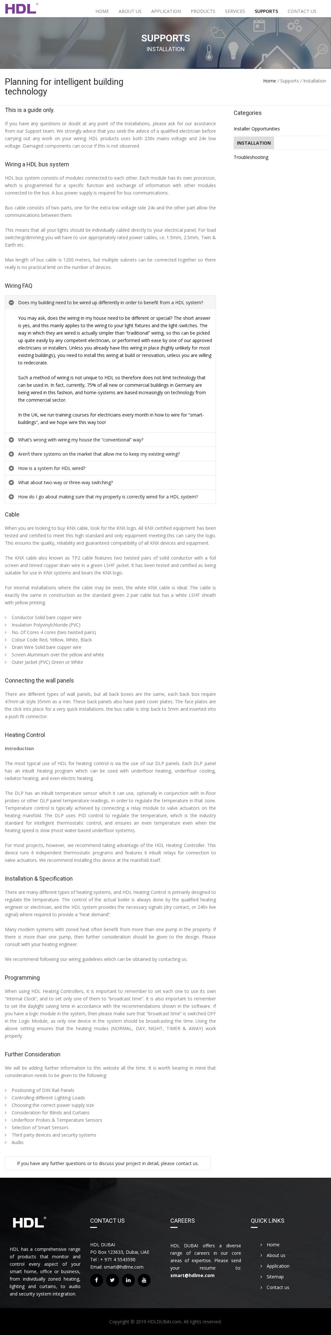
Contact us (302, 11)
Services (235, 11)
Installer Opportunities (257, 129)
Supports (266, 11)
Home (102, 11)
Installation (254, 143)
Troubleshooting (251, 157)
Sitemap (274, 1277)
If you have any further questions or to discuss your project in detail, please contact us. (108, 1163)
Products (203, 11)
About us (130, 11)
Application (166, 11)
